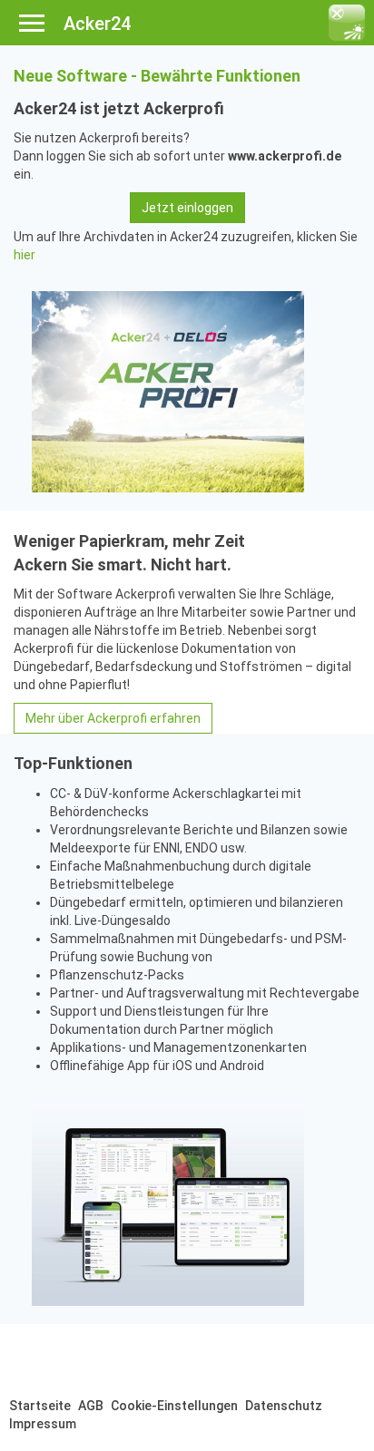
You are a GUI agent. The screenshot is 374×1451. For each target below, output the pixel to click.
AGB (90, 1405)
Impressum (42, 1424)
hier (24, 255)
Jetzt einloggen (187, 207)
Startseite (40, 1405)
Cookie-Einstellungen (174, 1405)
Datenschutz (283, 1405)
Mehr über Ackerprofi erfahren (113, 718)
